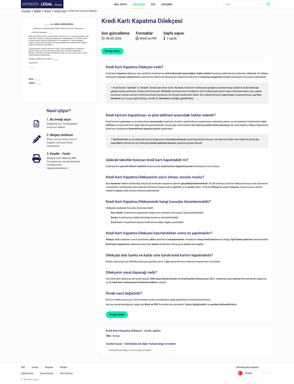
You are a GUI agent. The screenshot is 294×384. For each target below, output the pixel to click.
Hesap (35, 367)
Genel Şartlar (47, 373)
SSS (153, 4)
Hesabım (166, 4)
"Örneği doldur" (70, 123)
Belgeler (139, 4)
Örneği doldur (112, 51)
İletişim (63, 367)
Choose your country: (247, 367)
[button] (171, 350)
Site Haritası (66, 373)
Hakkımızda (27, 373)
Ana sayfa (120, 4)
